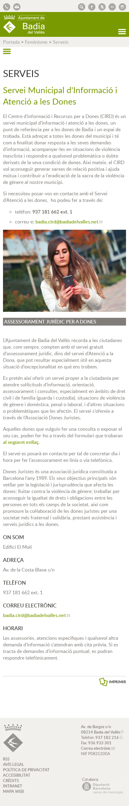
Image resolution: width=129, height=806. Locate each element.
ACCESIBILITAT (16, 775)
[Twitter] (100, 6)
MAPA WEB (13, 791)
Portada (11, 42)
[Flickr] (111, 6)
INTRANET (12, 786)
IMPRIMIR (117, 681)
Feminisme (36, 42)
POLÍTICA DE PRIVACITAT (26, 769)
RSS (6, 759)
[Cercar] (80, 6)
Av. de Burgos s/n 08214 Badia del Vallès (101, 729)
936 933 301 (100, 742)
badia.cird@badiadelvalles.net (66, 221)
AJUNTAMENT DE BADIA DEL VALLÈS (24, 24)
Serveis (60, 42)
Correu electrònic (96, 748)
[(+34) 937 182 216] (6, 6)
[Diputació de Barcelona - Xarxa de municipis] (102, 792)
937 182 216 (107, 737)
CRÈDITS (11, 780)
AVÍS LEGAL (13, 764)
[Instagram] (121, 6)
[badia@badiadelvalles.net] (15, 6)
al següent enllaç (21, 442)
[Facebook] (90, 6)
